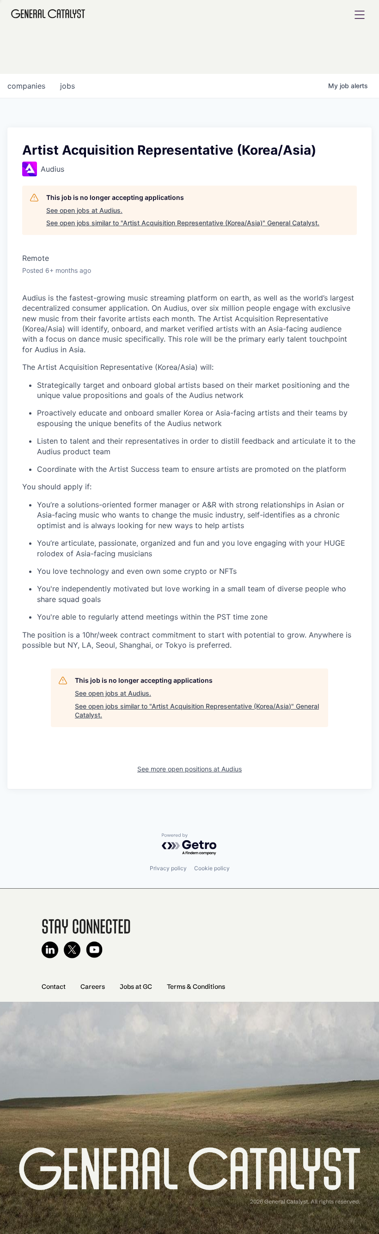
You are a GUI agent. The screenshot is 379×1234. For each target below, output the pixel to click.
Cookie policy (212, 868)
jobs (67, 85)
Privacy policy (168, 868)
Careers (92, 986)
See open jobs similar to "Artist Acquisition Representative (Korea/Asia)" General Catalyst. (182, 223)
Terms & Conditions (196, 986)
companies (26, 85)
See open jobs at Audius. (84, 210)
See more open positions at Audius (189, 769)
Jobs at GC (136, 986)
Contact (54, 986)
